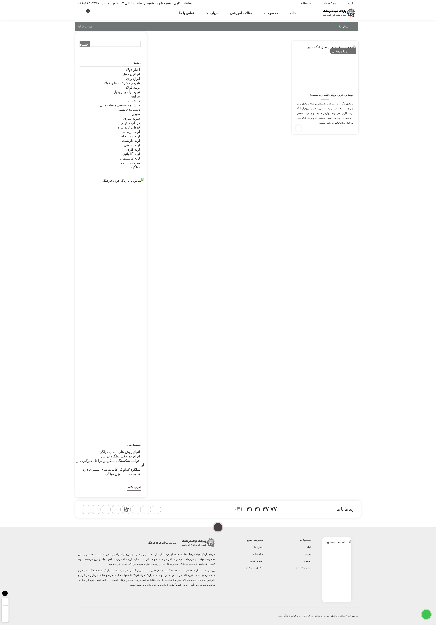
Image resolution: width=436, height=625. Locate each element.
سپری (135, 114)
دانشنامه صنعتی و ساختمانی (120, 105)
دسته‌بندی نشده (129, 109)
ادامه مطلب (325, 123)
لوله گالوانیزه (130, 154)
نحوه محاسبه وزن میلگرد (122, 474)
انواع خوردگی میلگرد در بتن (120, 456)
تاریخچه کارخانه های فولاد (122, 83)
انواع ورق (133, 78)
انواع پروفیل (340, 51)
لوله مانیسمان (130, 158)
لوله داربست (131, 140)
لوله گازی (133, 149)
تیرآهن (135, 96)
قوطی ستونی (130, 123)
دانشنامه (134, 101)
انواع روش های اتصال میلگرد (119, 452)
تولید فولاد (133, 87)
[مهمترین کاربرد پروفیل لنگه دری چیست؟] (325, 65)
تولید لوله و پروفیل (127, 92)
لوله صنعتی (132, 145)
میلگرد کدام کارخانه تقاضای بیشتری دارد (111, 469)
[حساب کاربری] (94, 12)
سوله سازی (131, 118)
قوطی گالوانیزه (129, 127)
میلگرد (135, 167)
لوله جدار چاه (130, 136)
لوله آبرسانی (131, 132)
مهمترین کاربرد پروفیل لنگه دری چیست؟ (331, 95)
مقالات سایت (130, 163)
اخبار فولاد (133, 70)
